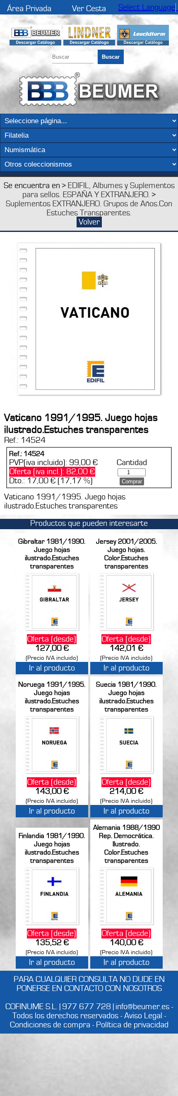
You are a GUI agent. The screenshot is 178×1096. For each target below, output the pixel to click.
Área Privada (29, 8)
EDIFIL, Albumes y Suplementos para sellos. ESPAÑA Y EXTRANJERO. (98, 190)
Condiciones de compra (50, 1024)
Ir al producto (52, 668)
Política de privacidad (132, 1024)
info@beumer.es (142, 1006)
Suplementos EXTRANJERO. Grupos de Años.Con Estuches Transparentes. (89, 208)
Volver (89, 222)
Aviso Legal (143, 1015)
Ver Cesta (89, 8)
